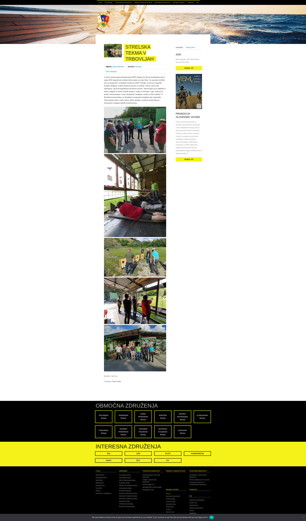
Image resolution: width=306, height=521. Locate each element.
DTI (167, 460)
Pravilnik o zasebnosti (104, 493)
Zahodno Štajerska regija (128, 499)
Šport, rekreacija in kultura (199, 480)
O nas (99, 3)
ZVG (108, 453)
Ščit (138, 460)
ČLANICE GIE (193, 503)
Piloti (168, 453)
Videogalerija (170, 501)
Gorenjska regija (125, 477)
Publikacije (170, 507)
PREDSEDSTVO (193, 505)
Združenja (108, 3)
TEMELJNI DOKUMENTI (196, 508)
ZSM (138, 453)
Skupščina (99, 480)
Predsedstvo (100, 485)
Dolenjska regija (125, 475)
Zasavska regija (124, 501)
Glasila (168, 509)
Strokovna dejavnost (123, 3)
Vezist (108, 460)
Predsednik (100, 483)
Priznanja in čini (148, 490)
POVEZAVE (190, 3)
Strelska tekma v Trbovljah (140, 52)
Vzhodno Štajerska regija (128, 496)
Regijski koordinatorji (127, 506)
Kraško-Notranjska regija (128, 485)
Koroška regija (124, 483)
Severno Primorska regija (128, 493)
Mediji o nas (170, 512)
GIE (197, 3)
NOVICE (191, 510)
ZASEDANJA (192, 513)
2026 (178, 54)
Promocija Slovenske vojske (188, 115)
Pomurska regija (125, 491)
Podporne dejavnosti (161, 3)
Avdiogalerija (171, 504)
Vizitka (98, 491)
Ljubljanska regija (125, 488)
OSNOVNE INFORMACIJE (196, 500)
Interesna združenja (126, 504)
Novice (168, 493)
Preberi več (189, 68)
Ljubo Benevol (115, 67)
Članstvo (99, 488)
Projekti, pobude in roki (143, 3)
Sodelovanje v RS (148, 484)
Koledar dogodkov (173, 496)
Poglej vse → (191, 47)
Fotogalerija (170, 499)
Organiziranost (101, 477)
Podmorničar (197, 453)
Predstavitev (100, 475)
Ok (211, 517)
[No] (303, 517)
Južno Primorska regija (127, 480)
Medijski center (178, 3)
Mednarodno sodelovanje (151, 487)
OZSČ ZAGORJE (111, 71)
